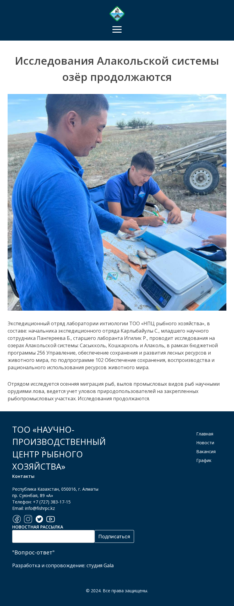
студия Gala (100, 565)
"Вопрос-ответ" (33, 552)
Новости (205, 442)
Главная (204, 434)
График (203, 460)
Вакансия (206, 451)
